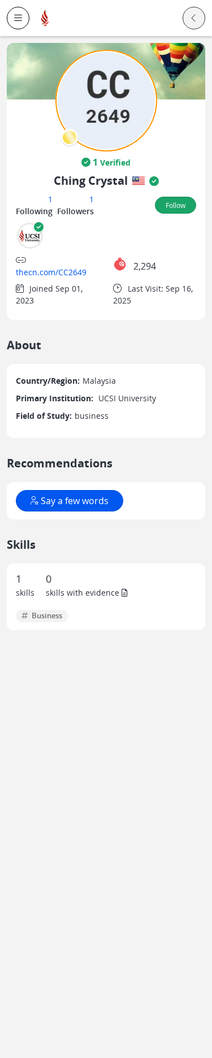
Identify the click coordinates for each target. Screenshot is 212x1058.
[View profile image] (106, 99)
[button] (18, 18)
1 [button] (50, 199)
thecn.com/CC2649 (51, 272)
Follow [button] (175, 205)
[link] (45, 18)
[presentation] (69, 137)
